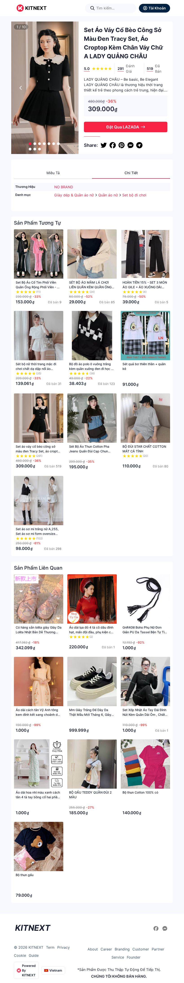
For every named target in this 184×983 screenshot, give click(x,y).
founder (133, 957)
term (50, 947)
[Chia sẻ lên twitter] (104, 145)
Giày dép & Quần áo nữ (74, 195)
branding (122, 949)
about (93, 949)
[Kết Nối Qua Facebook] (156, 928)
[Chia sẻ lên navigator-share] (139, 145)
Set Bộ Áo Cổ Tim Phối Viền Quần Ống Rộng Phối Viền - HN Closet (38, 287)
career (106, 949)
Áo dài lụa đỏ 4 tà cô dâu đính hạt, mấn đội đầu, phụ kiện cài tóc (91, 632)
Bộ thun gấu (24, 875)
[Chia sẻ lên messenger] (130, 145)
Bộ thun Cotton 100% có (140, 792)
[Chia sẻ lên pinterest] (121, 145)
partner (158, 949)
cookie (20, 955)
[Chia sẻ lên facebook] (113, 145)
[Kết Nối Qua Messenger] (164, 928)
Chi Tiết (131, 173)
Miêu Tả (53, 173)
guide (34, 955)
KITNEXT (36, 8)
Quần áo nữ (108, 195)
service (118, 957)
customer (140, 949)
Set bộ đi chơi (134, 195)
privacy (63, 947)
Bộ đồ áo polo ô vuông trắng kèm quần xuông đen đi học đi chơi (91, 368)
